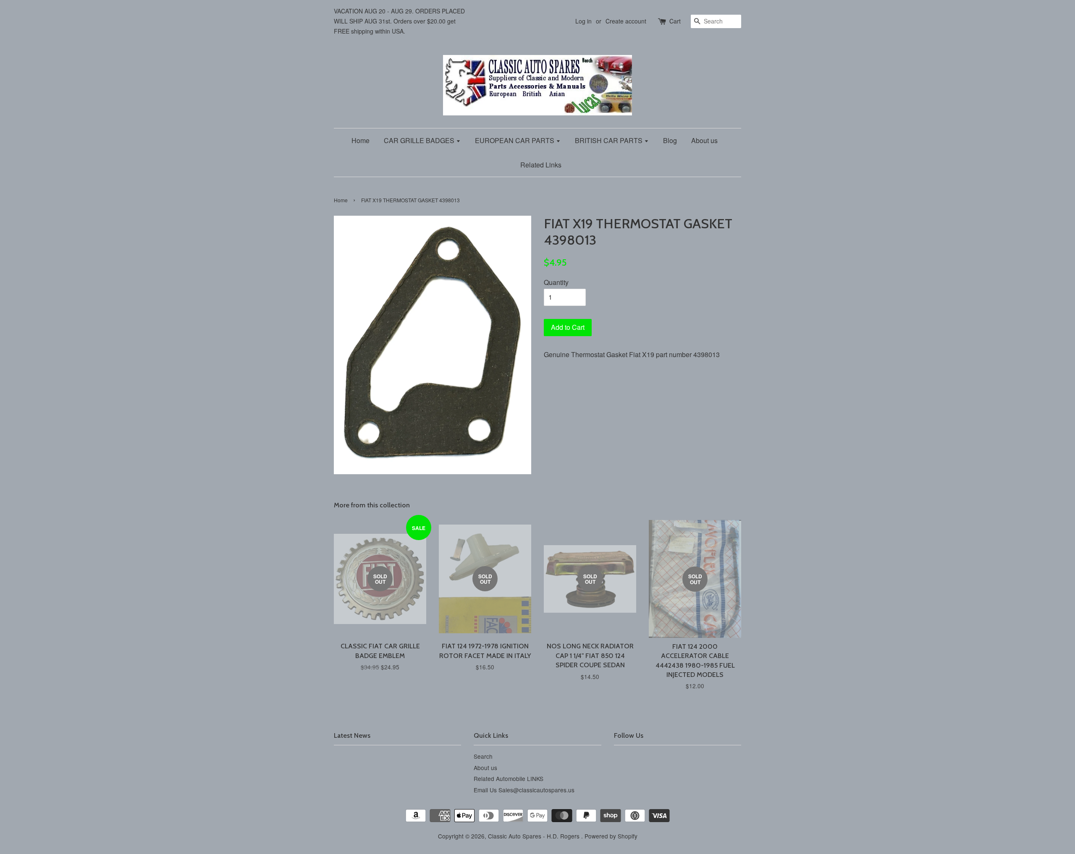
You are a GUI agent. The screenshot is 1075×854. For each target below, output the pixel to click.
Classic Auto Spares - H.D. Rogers (534, 836)
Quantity (556, 282)
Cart (675, 21)
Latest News (352, 735)
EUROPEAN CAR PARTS (515, 140)
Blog (670, 140)
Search (483, 756)
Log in (583, 21)
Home (360, 140)
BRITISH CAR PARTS (609, 140)
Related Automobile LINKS (508, 778)
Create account (626, 21)
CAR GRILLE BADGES (420, 140)
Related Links (540, 165)
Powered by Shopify (611, 836)
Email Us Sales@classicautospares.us (524, 790)
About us (704, 140)
